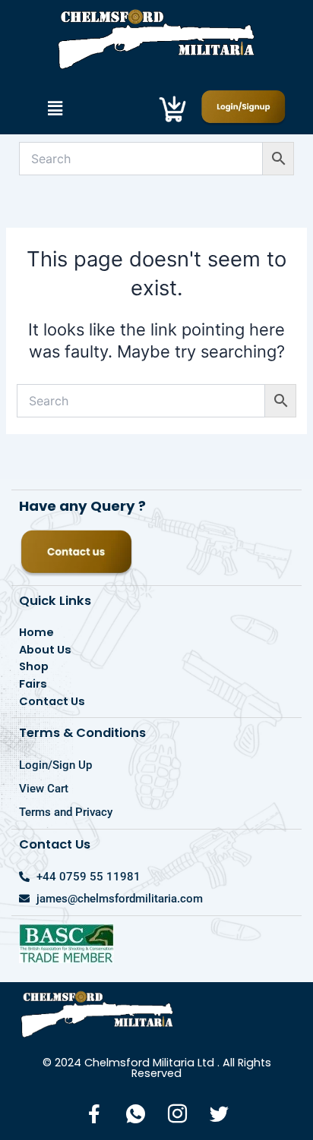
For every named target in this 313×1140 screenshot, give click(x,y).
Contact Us (52, 701)
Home (36, 632)
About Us (45, 649)
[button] (55, 109)
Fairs (33, 683)
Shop (34, 666)
